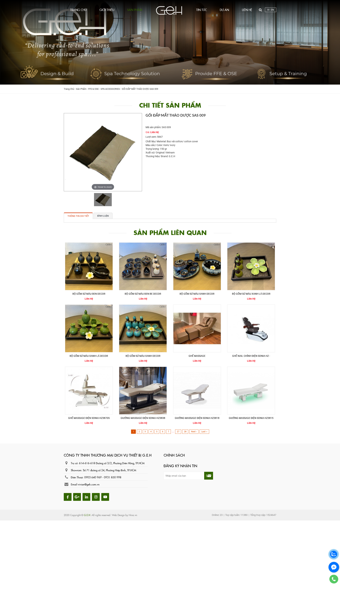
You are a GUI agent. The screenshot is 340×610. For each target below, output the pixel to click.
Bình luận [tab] (103, 215)
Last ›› (204, 431)
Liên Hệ (154, 132)
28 (185, 431)
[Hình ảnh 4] (96, 496)
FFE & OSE (93, 89)
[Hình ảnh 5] (105, 496)
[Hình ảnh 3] (87, 496)
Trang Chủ (69, 89)
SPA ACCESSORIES (110, 89)
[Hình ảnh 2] (78, 496)
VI (268, 9)
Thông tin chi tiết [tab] (78, 216)
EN (272, 9)
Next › (194, 431)
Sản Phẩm (81, 89)
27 (178, 431)
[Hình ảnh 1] (68, 496)
